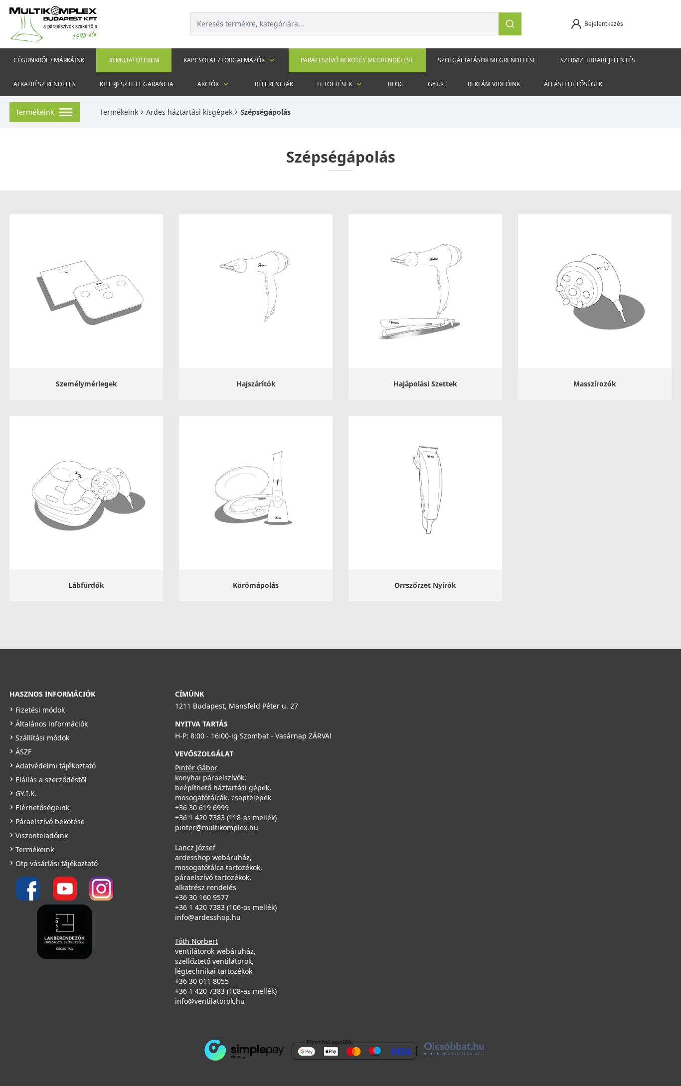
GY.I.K (436, 84)
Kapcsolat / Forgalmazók (224, 60)
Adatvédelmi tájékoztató (55, 765)
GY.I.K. (26, 793)
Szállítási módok (42, 737)
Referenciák (274, 84)
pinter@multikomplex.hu (216, 827)
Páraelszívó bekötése (50, 821)
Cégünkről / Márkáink (48, 60)
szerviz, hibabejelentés (597, 60)
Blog (396, 84)
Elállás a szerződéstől (51, 779)
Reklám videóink (494, 84)
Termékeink (119, 112)
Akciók (208, 84)
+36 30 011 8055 (202, 981)
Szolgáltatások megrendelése (487, 60)
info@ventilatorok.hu (210, 1001)
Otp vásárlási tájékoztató (56, 863)
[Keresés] (510, 23)
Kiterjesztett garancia (136, 84)
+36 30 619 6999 (202, 807)
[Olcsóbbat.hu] (454, 1048)
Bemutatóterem (134, 60)
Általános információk (51, 723)
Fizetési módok (40, 710)
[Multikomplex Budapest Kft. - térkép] (492, 753)
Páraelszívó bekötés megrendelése (357, 60)
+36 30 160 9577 (202, 897)
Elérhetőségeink (42, 807)
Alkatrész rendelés (44, 84)
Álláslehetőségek (573, 84)
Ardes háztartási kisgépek (189, 112)
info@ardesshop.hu (208, 917)
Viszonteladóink (41, 835)
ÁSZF (23, 751)
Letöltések (334, 84)
